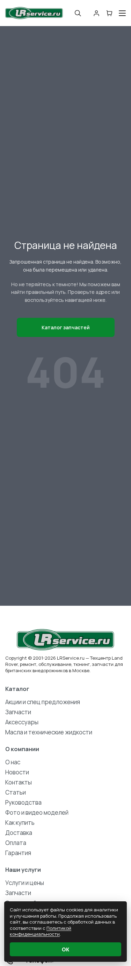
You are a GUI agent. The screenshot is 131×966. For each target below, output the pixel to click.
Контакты (18, 782)
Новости (17, 772)
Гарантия (18, 853)
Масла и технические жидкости (48, 732)
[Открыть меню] (122, 13)
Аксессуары (21, 722)
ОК (65, 949)
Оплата (15, 843)
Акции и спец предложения (42, 702)
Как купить (20, 823)
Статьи (15, 792)
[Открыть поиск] (77, 13)
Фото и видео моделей (36, 812)
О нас (12, 762)
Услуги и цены (24, 883)
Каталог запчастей (66, 327)
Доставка (18, 833)
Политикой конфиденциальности (40, 931)
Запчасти (18, 712)
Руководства (23, 802)
